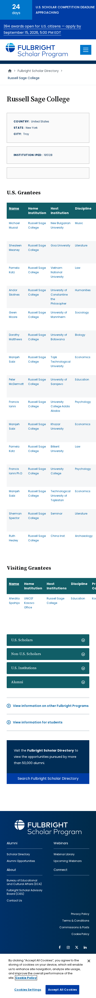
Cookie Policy (26, 978)
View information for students (38, 722)
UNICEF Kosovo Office (29, 603)
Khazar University (57, 426)
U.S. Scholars (22, 640)
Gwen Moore (13, 315)
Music (79, 223)
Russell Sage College (37, 225)
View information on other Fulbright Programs (51, 706)
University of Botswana (59, 337)
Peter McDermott (16, 382)
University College (57, 471)
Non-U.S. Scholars (26, 654)
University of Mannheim (59, 315)
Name (14, 208)
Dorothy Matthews (15, 337)
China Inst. (58, 536)
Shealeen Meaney (15, 248)
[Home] (37, 50)
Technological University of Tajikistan (61, 495)
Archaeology (84, 536)
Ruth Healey (13, 538)
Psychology (83, 402)
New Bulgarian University (61, 225)
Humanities (83, 290)
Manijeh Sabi (14, 359)
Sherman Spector (15, 516)
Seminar (56, 513)
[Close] (89, 961)
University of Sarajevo (59, 382)
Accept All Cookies (62, 989)
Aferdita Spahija (14, 601)
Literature (81, 245)
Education (82, 379)
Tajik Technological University (61, 361)
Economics (82, 357)
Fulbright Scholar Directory (38, 71)
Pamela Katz (14, 270)
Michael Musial (14, 225)
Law (77, 268)
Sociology (82, 312)
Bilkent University (57, 449)
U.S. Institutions (23, 668)
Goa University (60, 245)
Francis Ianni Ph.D (15, 471)
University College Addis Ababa (60, 406)
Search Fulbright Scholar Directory (48, 778)
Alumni (17, 682)
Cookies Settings (27, 989)
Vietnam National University (57, 272)
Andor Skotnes (14, 292)
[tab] (48, 640)
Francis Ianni (14, 404)
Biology (80, 335)
